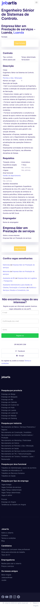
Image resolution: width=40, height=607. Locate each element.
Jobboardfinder (6, 577)
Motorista (6, 271)
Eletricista (6, 265)
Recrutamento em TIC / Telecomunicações (16, 454)
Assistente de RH (9, 278)
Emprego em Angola (8, 502)
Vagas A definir (6, 495)
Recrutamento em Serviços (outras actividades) (18, 451)
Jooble (3, 580)
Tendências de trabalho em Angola (13, 504)
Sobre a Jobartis (7, 533)
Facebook (21, 351)
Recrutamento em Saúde (10, 448)
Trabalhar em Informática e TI (11, 470)
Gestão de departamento (12, 175)
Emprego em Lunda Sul (9, 413)
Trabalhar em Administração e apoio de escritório (18, 468)
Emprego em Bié (7, 399)
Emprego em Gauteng (9, 418)
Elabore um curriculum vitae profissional (15, 549)
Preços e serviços (7, 566)
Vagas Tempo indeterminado (11, 490)
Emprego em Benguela (9, 397)
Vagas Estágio (6, 484)
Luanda (18, 32)
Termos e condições (8, 538)
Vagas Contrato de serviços (11, 487)
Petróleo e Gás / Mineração (12, 78)
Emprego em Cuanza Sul (10, 405)
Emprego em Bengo (8, 394)
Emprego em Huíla (7, 407)
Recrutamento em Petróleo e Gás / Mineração (17, 446)
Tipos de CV (5, 555)
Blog (3, 541)
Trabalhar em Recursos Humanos (13, 473)
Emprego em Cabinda (9, 402)
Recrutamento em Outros (10, 443)
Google (21, 356)
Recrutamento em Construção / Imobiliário (16, 432)
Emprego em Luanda (8, 410)
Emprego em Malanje (8, 416)
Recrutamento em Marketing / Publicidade (16, 440)
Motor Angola (6, 575)
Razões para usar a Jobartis (11, 563)
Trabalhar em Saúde (8, 476)
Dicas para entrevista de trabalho (13, 552)
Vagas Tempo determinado (10, 492)
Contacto (4, 535)
